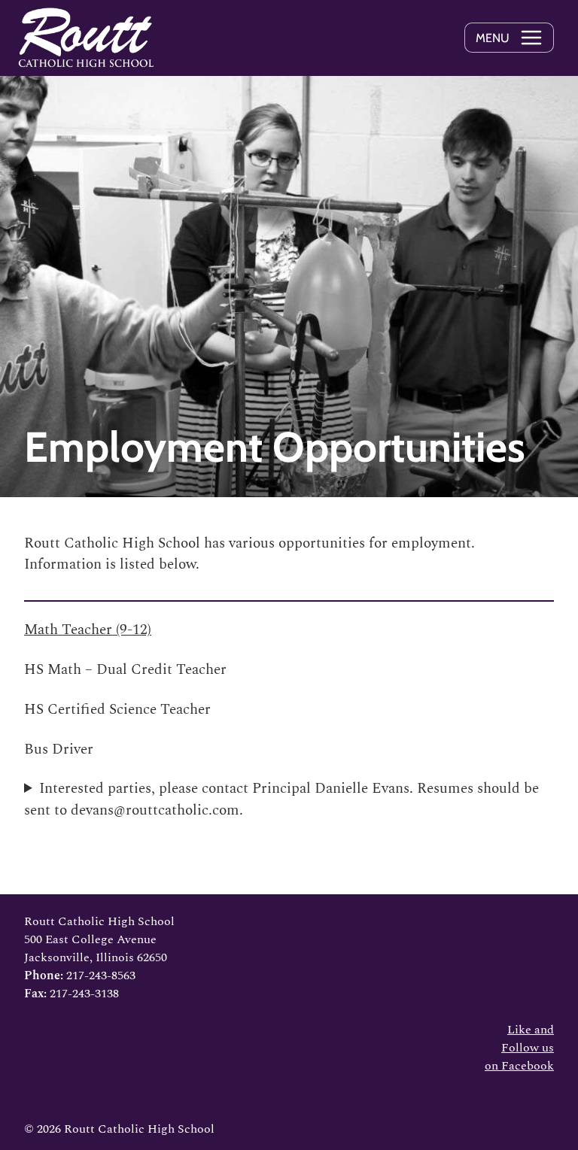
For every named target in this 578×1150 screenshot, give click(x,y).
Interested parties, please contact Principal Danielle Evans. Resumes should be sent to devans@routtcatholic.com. (281, 799)
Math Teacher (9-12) (87, 630)
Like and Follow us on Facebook (519, 1048)
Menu (493, 38)
